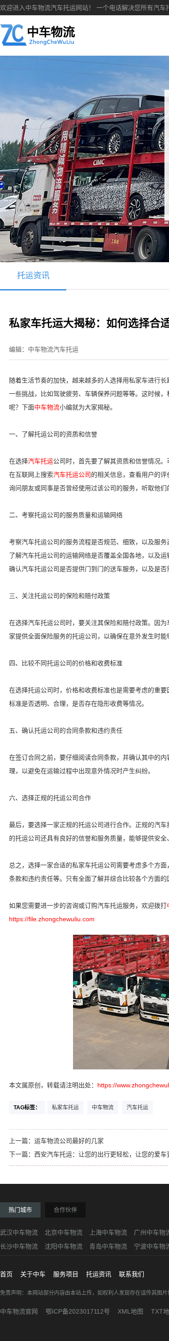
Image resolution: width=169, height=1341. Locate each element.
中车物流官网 (19, 1311)
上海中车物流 (108, 1232)
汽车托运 (40, 461)
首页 (6, 1274)
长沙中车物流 (19, 1246)
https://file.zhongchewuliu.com (52, 919)
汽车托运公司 (72, 474)
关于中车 (33, 1274)
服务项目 (65, 1274)
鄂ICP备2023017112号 (78, 1311)
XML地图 (130, 1311)
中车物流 (46, 407)
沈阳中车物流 (63, 1246)
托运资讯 (33, 275)
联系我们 (131, 1274)
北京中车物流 (63, 1232)
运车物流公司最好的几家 (69, 1140)
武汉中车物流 (19, 1232)
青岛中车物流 (108, 1246)
